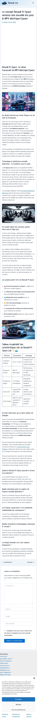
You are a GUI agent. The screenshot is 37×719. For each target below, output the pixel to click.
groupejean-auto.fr (6, 659)
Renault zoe (13, 2)
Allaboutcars (4, 663)
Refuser (18, 704)
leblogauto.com (5, 670)
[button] (34, 678)
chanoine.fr (3, 656)
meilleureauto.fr (5, 668)
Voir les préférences (19, 710)
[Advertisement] (18, 43)
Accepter (18, 699)
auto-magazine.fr (5, 672)
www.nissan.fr (4, 665)
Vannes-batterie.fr (6, 661)
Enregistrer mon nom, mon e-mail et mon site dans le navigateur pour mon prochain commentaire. (18, 633)
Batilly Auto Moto (5, 675)
